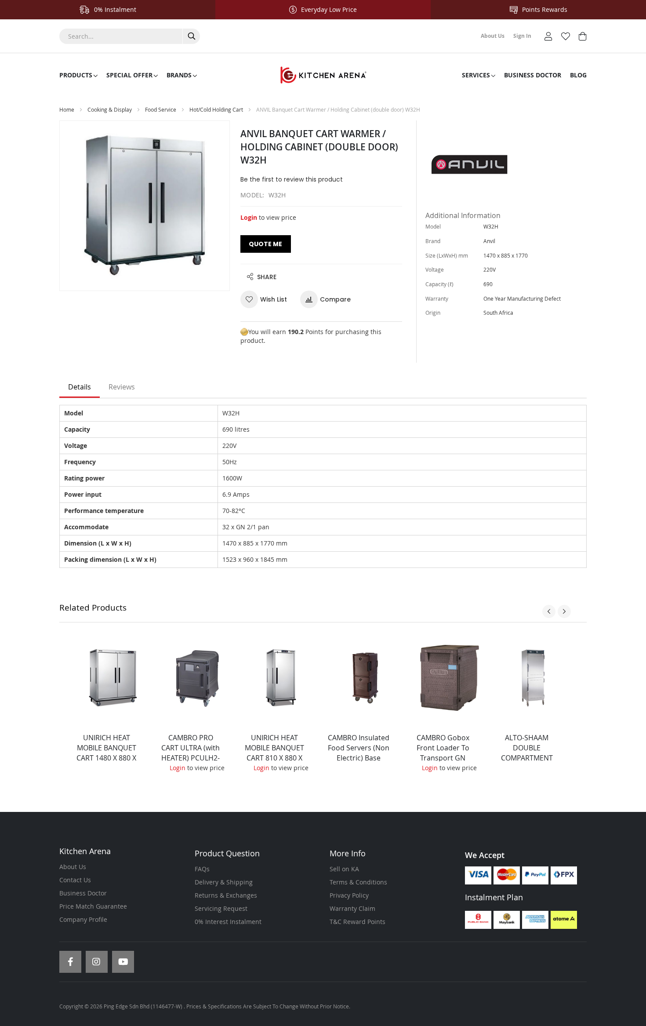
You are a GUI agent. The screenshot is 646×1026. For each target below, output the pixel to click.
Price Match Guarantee (93, 906)
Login (248, 217)
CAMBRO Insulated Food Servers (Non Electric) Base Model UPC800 (358, 753)
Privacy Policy (349, 895)
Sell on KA (344, 869)
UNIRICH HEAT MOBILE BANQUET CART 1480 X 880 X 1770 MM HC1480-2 (106, 757)
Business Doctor (83, 893)
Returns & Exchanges (226, 895)
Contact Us (75, 880)
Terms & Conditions (358, 882)
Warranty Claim (352, 908)
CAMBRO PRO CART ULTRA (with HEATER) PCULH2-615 (190, 753)
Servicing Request (221, 908)
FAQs (202, 869)
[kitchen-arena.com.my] (323, 75)
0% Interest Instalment (228, 921)
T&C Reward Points (357, 921)
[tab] (79, 387)
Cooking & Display (109, 109)
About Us (72, 866)
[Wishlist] (565, 35)
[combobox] (129, 36)
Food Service (160, 109)
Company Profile (83, 919)
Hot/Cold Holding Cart (216, 109)
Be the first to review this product (291, 179)
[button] (267, 299)
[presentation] (548, 611)
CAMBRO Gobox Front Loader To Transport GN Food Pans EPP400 (442, 753)
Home (66, 109)
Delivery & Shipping (224, 882)
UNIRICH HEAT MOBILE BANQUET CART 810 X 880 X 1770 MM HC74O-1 (274, 753)
